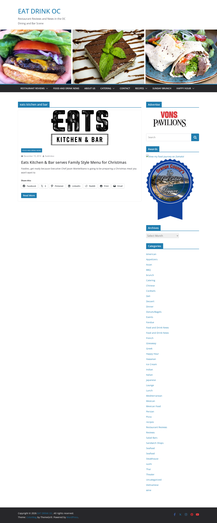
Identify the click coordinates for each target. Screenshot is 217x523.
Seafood (150, 448)
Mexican (150, 401)
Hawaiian (151, 359)
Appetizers (152, 259)
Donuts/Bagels (154, 311)
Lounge (150, 385)
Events (149, 317)
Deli (148, 296)
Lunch (149, 390)
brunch (150, 275)
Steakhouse (152, 458)
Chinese (150, 285)
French (149, 338)
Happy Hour (183, 88)
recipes (150, 421)
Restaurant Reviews (32, 88)
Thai (148, 469)
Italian (149, 374)
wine (148, 490)
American (151, 254)
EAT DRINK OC (39, 11)
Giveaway (151, 343)
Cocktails (151, 290)
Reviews (150, 432)
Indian (149, 369)
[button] (46, 88)
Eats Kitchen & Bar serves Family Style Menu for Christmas (73, 162)
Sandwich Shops (155, 442)
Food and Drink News (66, 88)
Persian (150, 411)
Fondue (150, 322)
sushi (149, 463)
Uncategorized (154, 479)
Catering (105, 88)
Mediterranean (154, 395)
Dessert (150, 301)
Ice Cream (151, 364)
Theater (150, 474)
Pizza (149, 416)
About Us (89, 88)
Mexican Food (153, 406)
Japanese (151, 380)
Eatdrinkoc (49, 156)
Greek (149, 348)
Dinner (149, 306)
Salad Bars (151, 437)
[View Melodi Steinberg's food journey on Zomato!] (165, 156)
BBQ (148, 269)
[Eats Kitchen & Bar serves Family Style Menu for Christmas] (79, 127)
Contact (125, 88)
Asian (149, 264)
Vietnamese (152, 484)
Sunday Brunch (162, 88)
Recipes (139, 88)
